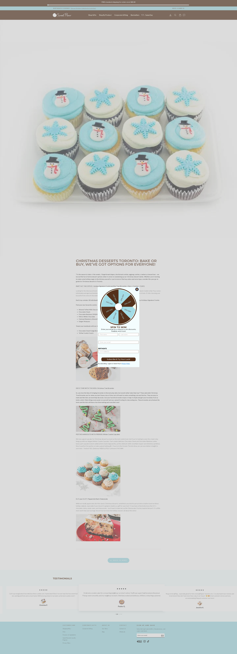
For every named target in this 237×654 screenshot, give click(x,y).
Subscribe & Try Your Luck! (118, 359)
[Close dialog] (137, 289)
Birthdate (102, 348)
